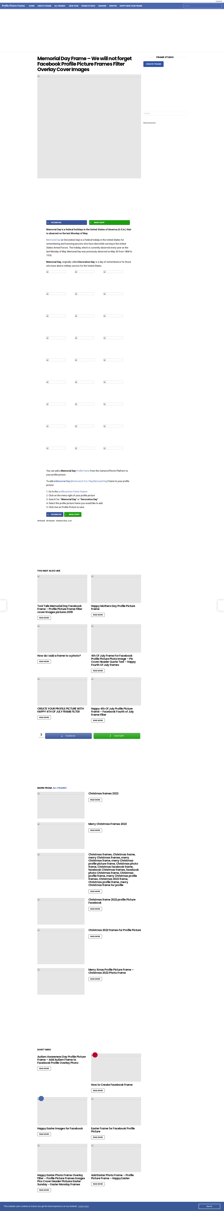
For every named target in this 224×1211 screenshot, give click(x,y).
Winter (113, 6)
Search (219, 6)
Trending (95, 1055)
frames (51, 520)
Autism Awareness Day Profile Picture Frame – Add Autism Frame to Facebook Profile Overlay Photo (61, 1060)
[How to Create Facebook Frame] (116, 1068)
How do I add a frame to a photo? (59, 656)
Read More (44, 618)
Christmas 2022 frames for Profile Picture (114, 930)
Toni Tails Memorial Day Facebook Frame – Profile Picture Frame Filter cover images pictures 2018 (59, 609)
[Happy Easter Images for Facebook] (62, 1111)
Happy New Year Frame (131, 6)
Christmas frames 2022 (103, 793)
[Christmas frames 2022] (61, 805)
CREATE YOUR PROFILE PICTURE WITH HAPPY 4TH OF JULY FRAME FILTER (60, 710)
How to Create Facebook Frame (111, 1085)
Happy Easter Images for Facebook (60, 1128)
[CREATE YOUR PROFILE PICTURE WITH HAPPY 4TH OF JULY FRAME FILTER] (62, 691)
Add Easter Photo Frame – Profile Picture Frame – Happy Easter (112, 1176)
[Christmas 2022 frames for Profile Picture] (61, 946)
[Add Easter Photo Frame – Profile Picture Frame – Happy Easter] (116, 1158)
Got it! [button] (209, 1206)
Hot (41, 1098)
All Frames (59, 6)
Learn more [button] (83, 1206)
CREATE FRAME (153, 64)
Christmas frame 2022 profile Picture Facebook (111, 901)
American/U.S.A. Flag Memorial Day (89, 481)
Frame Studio (88, 6)
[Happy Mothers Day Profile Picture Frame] (116, 589)
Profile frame (83, 470)
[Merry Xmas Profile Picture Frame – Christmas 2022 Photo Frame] (61, 981)
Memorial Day (53, 239)
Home (31, 6)
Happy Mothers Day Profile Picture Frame (113, 607)
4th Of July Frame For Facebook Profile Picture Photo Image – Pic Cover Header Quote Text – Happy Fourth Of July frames (113, 660)
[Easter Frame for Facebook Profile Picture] (116, 1111)
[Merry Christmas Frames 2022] (61, 835)
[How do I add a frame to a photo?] (62, 638)
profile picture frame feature (73, 491)
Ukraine (102, 6)
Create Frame (44, 6)
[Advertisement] (112, 30)
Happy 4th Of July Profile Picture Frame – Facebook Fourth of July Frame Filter (112, 712)
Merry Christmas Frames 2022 (107, 824)
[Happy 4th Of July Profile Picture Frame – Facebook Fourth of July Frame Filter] (116, 691)
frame (42, 520)
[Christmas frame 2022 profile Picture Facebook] (61, 911)
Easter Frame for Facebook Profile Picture (113, 1130)
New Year (73, 6)
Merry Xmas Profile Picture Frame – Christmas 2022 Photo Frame (111, 971)
